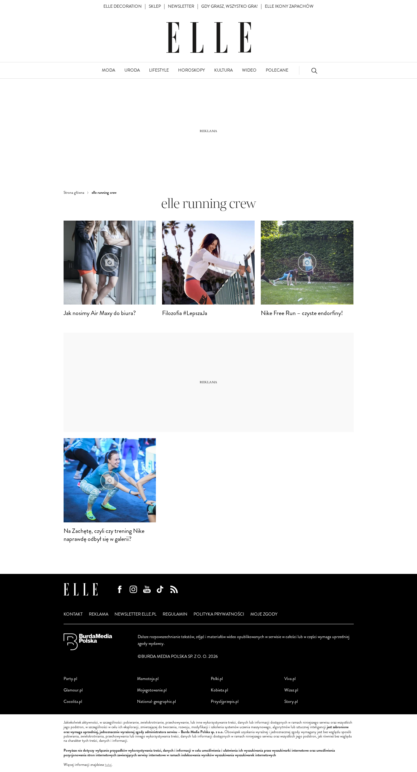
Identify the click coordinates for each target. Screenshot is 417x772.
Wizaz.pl (291, 690)
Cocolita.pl (73, 701)
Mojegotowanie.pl (152, 690)
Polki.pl (217, 679)
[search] (314, 70)
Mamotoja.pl (148, 679)
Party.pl (70, 679)
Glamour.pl (73, 690)
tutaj (108, 765)
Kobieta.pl (219, 690)
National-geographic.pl (156, 701)
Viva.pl (290, 679)
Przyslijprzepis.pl (225, 701)
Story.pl (291, 701)
